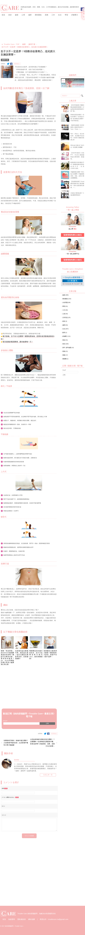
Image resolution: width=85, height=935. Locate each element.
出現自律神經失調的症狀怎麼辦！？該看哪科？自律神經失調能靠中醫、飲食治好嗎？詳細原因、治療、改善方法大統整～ (42, 743)
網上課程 (63, 239)
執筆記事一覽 (47, 775)
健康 (16, 15)
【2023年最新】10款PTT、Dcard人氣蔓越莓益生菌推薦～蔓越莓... (77, 156)
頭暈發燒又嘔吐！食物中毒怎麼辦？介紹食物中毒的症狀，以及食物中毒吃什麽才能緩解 (16, 743)
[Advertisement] (29, 30)
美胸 (46, 15)
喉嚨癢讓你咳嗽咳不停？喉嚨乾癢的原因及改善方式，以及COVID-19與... (77, 165)
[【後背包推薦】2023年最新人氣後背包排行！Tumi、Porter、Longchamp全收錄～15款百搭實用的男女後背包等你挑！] (65, 127)
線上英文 (63, 214)
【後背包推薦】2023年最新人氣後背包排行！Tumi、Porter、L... (77, 127)
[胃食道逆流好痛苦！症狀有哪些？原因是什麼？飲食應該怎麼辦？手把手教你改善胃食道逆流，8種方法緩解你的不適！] (65, 118)
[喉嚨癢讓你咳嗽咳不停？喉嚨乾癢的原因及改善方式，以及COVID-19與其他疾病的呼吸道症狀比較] (65, 165)
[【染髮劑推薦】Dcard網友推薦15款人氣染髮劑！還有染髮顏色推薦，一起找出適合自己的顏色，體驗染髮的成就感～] (65, 184)
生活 (59, 15)
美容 (10, 15)
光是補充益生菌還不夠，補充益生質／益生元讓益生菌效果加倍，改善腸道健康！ (21, 654)
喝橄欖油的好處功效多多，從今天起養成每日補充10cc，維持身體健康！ (36, 654)
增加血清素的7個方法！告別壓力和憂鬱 (77, 146)
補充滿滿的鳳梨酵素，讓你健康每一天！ (18, 342)
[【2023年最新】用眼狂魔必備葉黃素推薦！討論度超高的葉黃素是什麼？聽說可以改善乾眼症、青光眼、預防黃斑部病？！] (65, 108)
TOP (17, 44)
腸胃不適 (5, 60)
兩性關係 (38, 15)
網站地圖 (31, 919)
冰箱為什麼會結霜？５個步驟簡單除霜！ (77, 194)
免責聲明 (11, 919)
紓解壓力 (74, 15)
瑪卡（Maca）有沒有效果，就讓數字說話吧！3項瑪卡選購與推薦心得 (77, 136)
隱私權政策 (21, 919)
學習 (66, 15)
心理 (23, 15)
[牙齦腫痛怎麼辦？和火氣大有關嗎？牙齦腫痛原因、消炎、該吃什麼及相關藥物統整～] (65, 175)
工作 (53, 15)
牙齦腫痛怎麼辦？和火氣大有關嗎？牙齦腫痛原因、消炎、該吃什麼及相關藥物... (77, 175)
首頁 (3, 15)
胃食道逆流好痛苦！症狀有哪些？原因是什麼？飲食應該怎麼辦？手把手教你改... (77, 117)
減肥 (30, 15)
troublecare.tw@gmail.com (58, 919)
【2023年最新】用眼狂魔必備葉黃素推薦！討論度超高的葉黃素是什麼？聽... (77, 108)
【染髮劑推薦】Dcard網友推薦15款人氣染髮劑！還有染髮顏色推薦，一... (77, 184)
